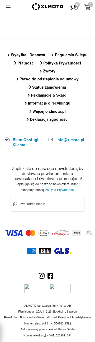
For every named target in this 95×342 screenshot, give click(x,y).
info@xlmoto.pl (70, 139)
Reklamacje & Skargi (49, 95)
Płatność (25, 63)
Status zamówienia (48, 87)
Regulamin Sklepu (71, 54)
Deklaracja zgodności (49, 119)
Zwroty (48, 70)
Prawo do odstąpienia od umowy (48, 78)
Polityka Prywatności (61, 63)
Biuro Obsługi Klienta (25, 142)
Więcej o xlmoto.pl (48, 111)
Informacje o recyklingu (48, 103)
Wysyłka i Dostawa (27, 54)
